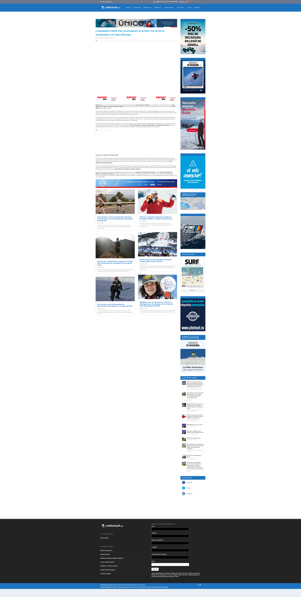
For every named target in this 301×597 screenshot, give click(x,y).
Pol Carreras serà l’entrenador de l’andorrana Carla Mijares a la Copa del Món (115, 305)
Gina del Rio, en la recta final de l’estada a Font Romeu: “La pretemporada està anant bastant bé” (115, 219)
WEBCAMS (196, 7)
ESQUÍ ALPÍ (112, 38)
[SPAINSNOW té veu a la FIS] (184, 426)
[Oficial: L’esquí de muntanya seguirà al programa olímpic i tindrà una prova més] (184, 416)
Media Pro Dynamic (106, 550)
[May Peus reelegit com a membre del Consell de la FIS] (184, 432)
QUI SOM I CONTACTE (106, 1)
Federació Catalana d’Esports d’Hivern (111, 558)
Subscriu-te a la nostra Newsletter (168, 1)
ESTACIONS (180, 7)
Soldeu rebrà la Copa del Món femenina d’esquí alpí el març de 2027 (156, 260)
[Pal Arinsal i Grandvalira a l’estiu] (184, 456)
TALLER (189, 7)
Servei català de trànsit (107, 562)
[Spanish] (188, 1)
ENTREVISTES (137, 7)
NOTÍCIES (128, 7)
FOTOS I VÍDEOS (168, 7)
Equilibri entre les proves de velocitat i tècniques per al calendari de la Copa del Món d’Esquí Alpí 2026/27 (156, 304)
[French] (190, 1)
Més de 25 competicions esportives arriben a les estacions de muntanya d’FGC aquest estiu (115, 263)
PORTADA (194, 411)
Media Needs (112, 585)
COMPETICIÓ (157, 7)
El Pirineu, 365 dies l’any (193, 438)
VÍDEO (195, 426)
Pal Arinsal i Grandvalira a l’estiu (194, 456)
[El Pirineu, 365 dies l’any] (184, 439)
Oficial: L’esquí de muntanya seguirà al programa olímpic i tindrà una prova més (156, 218)
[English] (191, 1)
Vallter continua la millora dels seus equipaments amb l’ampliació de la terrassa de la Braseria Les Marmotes (195, 384)
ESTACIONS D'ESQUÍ (191, 389)
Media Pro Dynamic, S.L (139, 585)
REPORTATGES (147, 7)
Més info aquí (104, 538)
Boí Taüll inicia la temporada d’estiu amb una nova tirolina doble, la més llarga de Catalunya (195, 446)
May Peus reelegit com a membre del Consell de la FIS (195, 431)
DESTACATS (195, 387)
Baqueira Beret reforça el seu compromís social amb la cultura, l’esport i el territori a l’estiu (195, 406)
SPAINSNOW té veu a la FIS (194, 424)
